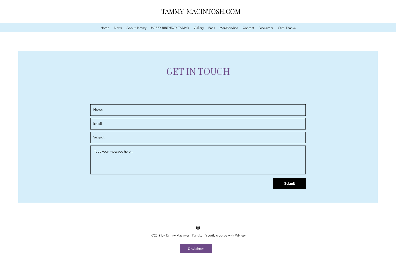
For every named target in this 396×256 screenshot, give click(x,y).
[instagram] (198, 228)
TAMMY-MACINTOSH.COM (200, 11)
